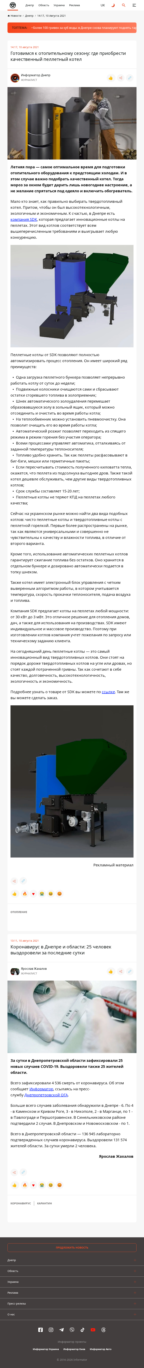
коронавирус (20, 1203)
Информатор (41, 1088)
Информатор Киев (74, 1349)
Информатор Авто (100, 1349)
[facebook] (40, 1330)
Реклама (74, 5)
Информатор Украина (46, 1349)
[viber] (72, 1330)
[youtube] (93, 1330)
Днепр (30, 5)
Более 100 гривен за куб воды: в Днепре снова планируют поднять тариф (87, 28)
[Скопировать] (130, 78)
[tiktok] (82, 1330)
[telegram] (61, 1330)
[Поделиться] (120, 78)
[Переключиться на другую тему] (113, 5)
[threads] (103, 1330)
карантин (44, 1203)
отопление (18, 912)
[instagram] (51, 1330)
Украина (59, 5)
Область (43, 5)
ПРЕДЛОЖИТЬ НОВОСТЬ (72, 1247)
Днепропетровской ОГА (46, 1094)
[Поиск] (124, 5)
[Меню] (134, 5)
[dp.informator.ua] (13, 5)
